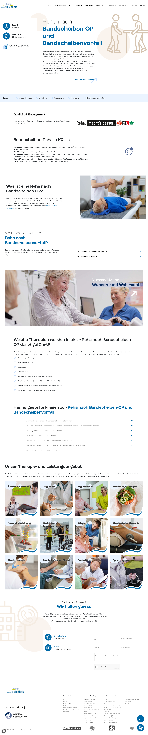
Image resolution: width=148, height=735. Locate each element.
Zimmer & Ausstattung (111, 722)
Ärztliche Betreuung (90, 699)
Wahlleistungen (109, 720)
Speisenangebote (109, 716)
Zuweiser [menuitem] (111, 5)
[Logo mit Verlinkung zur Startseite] (9, 5)
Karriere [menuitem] (134, 5)
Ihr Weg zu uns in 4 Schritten (113, 707)
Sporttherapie (88, 722)
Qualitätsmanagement (70, 707)
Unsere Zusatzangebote (111, 718)
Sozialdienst (87, 720)
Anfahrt (65, 699)
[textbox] (131, 638)
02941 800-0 (127, 713)
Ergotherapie (88, 701)
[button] (4, 731)
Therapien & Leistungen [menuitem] (83, 5)
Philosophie (67, 705)
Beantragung (59, 98)
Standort (66, 711)
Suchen (128, 701)
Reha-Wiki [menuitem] (122, 5)
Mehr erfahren (129, 293)
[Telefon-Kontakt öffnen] (140, 728)
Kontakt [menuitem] (143, 5)
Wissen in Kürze (25, 98)
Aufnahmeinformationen (112, 705)
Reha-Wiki (107, 711)
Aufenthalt (107, 703)
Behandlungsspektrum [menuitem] (62, 5)
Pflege (86, 711)
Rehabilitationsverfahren (71, 709)
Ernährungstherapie (90, 703)
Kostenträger (67, 703)
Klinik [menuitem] (47, 5)
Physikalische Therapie (91, 714)
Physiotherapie (88, 716)
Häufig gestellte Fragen (96, 98)
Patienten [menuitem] (99, 5)
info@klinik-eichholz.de (130, 718)
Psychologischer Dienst (91, 718)
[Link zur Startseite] (16, 690)
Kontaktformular (129, 723)
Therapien (75, 98)
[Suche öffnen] (140, 719)
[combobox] (131, 639)
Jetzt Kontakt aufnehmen (84, 79)
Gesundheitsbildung (90, 705)
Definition (43, 98)
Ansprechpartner (110, 701)
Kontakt (65, 701)
